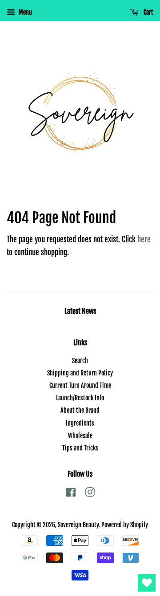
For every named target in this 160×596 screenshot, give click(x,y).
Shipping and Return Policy (80, 373)
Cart (147, 12)
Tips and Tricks (80, 448)
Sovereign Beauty (78, 525)
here (144, 239)
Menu (24, 12)
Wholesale (80, 435)
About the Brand (80, 410)
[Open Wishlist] (147, 583)
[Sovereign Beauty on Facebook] (71, 493)
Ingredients (80, 423)
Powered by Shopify (124, 525)
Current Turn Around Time (80, 385)
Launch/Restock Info (80, 398)
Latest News (80, 311)
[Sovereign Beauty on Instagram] (90, 493)
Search (80, 360)
